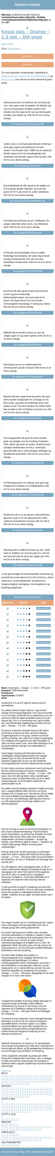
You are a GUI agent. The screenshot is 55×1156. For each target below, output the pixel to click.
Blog (22, 1152)
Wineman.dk (7, 79)
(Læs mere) (7, 44)
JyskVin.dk (24, 76)
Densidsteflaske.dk (40, 76)
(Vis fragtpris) (14, 48)
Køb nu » (27, 64)
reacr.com (6, 1071)
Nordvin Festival (27, 5)
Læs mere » (27, 56)
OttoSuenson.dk (9, 76)
